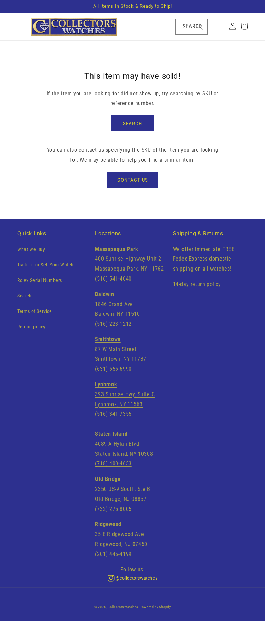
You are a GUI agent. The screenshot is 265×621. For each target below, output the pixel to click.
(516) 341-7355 (113, 414)
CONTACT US (132, 180)
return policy (205, 284)
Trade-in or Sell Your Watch (45, 264)
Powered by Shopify (155, 607)
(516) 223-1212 (113, 323)
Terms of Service (34, 311)
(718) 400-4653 (113, 463)
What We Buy (31, 249)
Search (24, 295)
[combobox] (191, 26)
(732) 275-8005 (113, 509)
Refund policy (31, 326)
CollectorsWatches (123, 607)
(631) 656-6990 (113, 369)
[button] (20, 26)
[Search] (199, 26)
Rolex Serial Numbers (39, 280)
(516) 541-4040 (113, 278)
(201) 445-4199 (113, 554)
